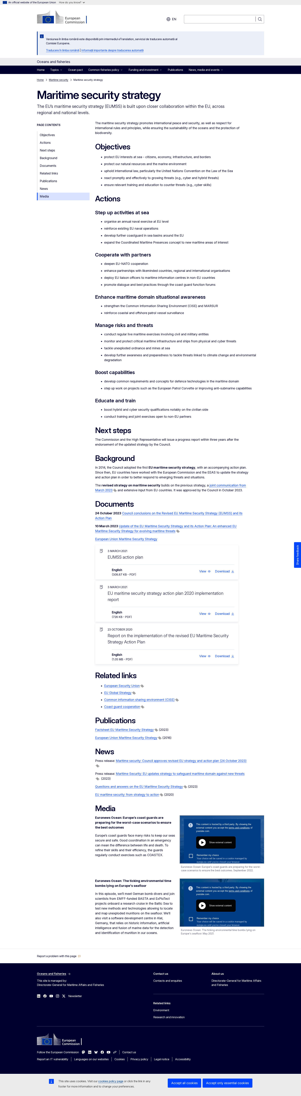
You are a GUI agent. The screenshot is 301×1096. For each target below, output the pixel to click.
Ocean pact (75, 70)
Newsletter (75, 996)
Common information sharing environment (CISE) (139, 700)
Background (48, 158)
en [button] (174, 19)
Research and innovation (169, 1017)
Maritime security (58, 79)
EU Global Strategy (118, 693)
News (44, 189)
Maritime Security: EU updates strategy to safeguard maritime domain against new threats (180, 774)
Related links (49, 173)
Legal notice (161, 1059)
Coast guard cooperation (122, 707)
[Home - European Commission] (65, 17)
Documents (48, 165)
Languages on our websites (91, 1059)
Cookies (119, 1059)
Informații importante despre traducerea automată (112, 50)
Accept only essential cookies (227, 1083)
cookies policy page (110, 1081)
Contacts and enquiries (167, 980)
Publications (175, 70)
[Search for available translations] (115, 490)
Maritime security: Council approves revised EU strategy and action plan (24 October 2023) (181, 761)
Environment (161, 1010)
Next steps (47, 150)
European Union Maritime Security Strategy (126, 539)
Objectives (47, 135)
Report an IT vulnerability (52, 1059)
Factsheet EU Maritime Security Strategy (124, 730)
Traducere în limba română (62, 50)
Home (41, 70)
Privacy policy (139, 1059)
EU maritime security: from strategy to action (127, 794)
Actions (45, 142)
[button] (205, 571)
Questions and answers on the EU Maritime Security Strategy (139, 786)
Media (44, 196)
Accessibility (183, 1059)
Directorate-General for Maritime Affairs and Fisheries (236, 983)
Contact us (129, 1052)
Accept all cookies (184, 1083)
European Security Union (122, 686)
